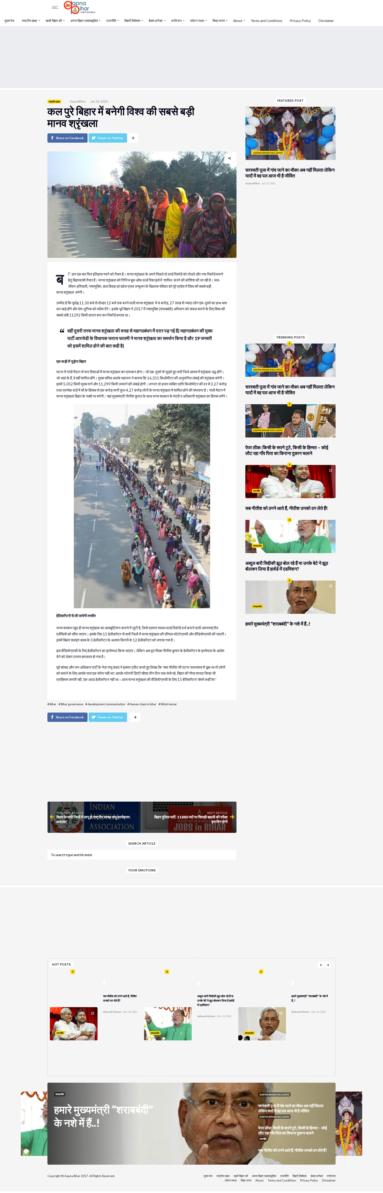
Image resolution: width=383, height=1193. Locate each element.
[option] (97, 1022)
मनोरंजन (176, 21)
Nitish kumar (169, 704)
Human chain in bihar (143, 704)
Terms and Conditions (266, 21)
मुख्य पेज (9, 21)
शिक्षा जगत (219, 21)
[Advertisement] (191, 57)
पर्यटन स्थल (197, 21)
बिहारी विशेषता (132, 21)
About (237, 21)
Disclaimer (326, 21)
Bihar (53, 704)
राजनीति (111, 21)
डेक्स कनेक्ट (156, 21)
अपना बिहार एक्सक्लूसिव (84, 21)
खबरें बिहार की (54, 21)
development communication (106, 704)
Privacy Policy (300, 21)
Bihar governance (72, 704)
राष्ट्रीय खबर (29, 21)
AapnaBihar (78, 101)
